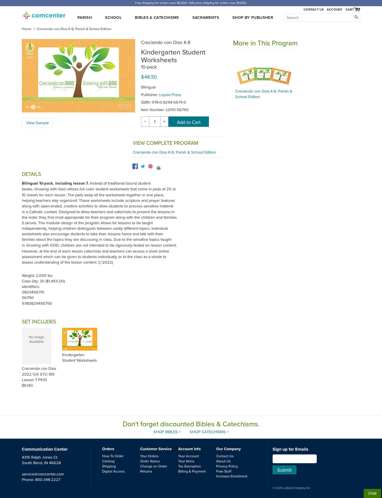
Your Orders (149, 456)
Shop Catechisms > (209, 431)
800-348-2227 (47, 479)
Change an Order (153, 466)
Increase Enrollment (231, 476)
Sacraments (205, 17)
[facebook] (135, 166)
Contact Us (314, 10)
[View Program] (266, 69)
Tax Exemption (189, 466)
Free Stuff (223, 471)
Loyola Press (170, 94)
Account (334, 9)
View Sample (37, 122)
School (113, 17)
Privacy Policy (227, 466)
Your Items (186, 461)
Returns (146, 471)
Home (26, 28)
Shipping (109, 466)
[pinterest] (150, 166)
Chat (372, 493)
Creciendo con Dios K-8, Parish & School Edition (74, 28)
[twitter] (143, 166)
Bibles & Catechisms (157, 17)
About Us (223, 461)
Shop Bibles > (167, 431)
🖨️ (158, 167)
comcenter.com (44, 14)
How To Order (113, 456)
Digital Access (113, 471)
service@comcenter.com (43, 474)
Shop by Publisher (252, 17)
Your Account (188, 456)
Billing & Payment (192, 471)
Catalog (108, 461)
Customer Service (156, 449)
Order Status (150, 461)
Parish (84, 17)
